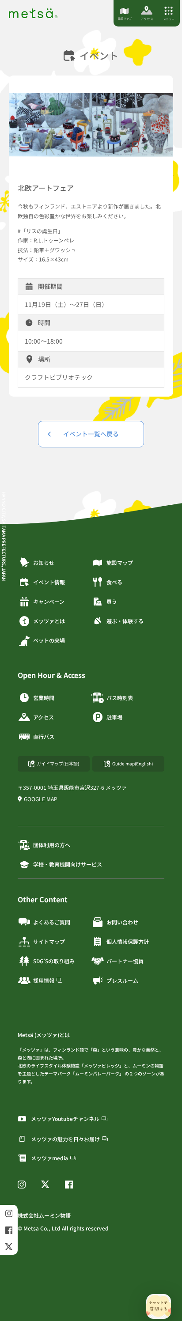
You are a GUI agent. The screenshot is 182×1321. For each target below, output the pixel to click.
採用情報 (43, 980)
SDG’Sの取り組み (54, 961)
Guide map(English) (132, 763)
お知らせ (43, 562)
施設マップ (119, 562)
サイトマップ (49, 941)
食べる (114, 582)
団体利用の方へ (51, 844)
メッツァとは (49, 621)
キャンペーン (48, 601)
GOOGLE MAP (40, 798)
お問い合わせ (122, 922)
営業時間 (43, 697)
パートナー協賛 (125, 961)
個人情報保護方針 (127, 941)
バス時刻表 (119, 697)
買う (111, 601)
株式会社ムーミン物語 (44, 1215)
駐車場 (114, 717)
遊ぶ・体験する (125, 621)
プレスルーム (122, 980)
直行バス (43, 736)
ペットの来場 (49, 640)
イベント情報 (49, 582)
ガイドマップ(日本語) (58, 763)
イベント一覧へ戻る (91, 433)
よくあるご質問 (51, 922)
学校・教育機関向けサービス (67, 864)
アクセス (43, 717)
